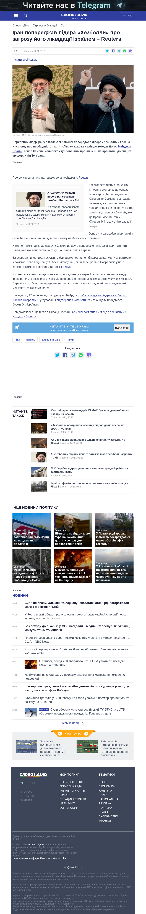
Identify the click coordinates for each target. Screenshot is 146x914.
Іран (17, 339)
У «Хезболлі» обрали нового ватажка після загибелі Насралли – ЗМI (63, 196)
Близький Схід (51, 339)
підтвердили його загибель (74, 300)
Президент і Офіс (72, 782)
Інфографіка (73, 733)
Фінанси (105, 820)
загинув (66, 266)
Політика (105, 807)
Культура (105, 790)
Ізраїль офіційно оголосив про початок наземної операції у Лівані (89, 485)
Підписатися (122, 327)
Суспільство (108, 816)
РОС (129, 15)
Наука (103, 794)
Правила (26, 800)
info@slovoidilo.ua (73, 867)
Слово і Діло (20, 25)
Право (103, 812)
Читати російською (24, 59)
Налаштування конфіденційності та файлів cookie (39, 858)
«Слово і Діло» (36, 844)
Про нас (26, 791)
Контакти (27, 795)
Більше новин (71, 723)
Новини (20, 595)
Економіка (107, 786)
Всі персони (68, 807)
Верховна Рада (70, 786)
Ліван (70, 339)
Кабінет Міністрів (72, 790)
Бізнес (103, 782)
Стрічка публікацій (45, 25)
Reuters (83, 177)
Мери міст (67, 803)
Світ (63, 25)
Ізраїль (30, 339)
